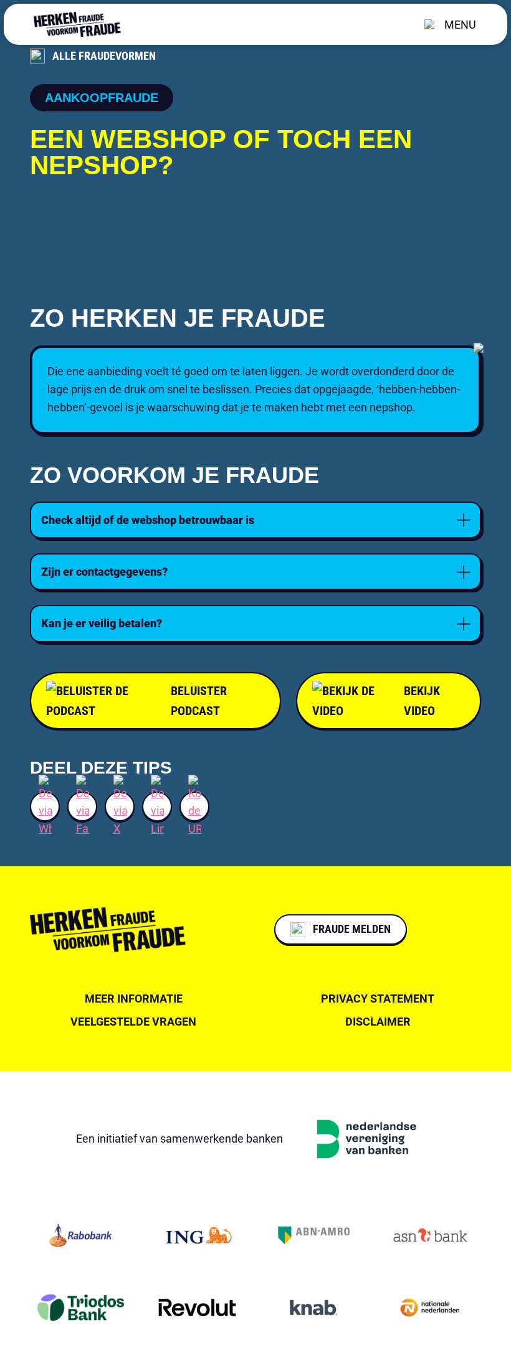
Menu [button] (460, 24)
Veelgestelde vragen (133, 1021)
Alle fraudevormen (104, 55)
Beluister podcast (199, 700)
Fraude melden (352, 928)
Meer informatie (134, 998)
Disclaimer (378, 1021)
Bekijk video (422, 700)
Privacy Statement (377, 998)
